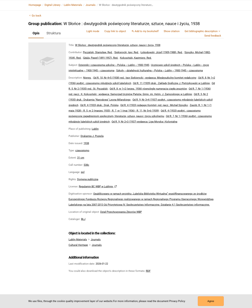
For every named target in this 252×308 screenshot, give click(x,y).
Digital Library (52, 5)
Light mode (92, 31)
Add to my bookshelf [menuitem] (147, 31)
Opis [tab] (36, 33)
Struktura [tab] (53, 33)
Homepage (35, 5)
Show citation (171, 31)
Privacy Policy (177, 301)
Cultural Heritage (78, 245)
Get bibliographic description (201, 31)
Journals (90, 5)
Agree (210, 301)
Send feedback (212, 35)
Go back (36, 15)
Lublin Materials (73, 5)
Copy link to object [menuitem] (115, 31)
